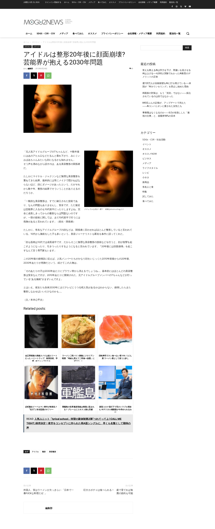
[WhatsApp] (48, 75)
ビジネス (146, 158)
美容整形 (52, 451)
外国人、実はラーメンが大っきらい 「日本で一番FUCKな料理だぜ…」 (48, 492)
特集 (144, 191)
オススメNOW (149, 153)
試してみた (147, 196)
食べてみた (147, 201)
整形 (44, 451)
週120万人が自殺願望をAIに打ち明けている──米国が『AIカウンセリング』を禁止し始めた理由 (166, 85)
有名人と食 (147, 186)
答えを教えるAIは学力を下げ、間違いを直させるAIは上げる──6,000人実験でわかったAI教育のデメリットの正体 (166, 73)
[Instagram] (176, 7)
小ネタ (145, 177)
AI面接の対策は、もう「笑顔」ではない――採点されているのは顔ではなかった (166, 95)
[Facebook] (172, 7)
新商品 (145, 182)
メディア (36, 46)
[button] (188, 33)
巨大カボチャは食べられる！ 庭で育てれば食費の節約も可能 (108, 492)
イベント (146, 144)
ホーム (26, 42)
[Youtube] (190, 7)
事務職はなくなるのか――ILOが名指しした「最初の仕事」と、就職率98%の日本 (166, 114)
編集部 (30, 68)
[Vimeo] (185, 7)
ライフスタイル (150, 167)
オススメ (36, 42)
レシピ (145, 172)
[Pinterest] (41, 75)
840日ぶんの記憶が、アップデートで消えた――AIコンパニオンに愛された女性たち (164, 104)
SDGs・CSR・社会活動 (153, 139)
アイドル (35, 451)
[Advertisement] (131, 20)
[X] (181, 7)
